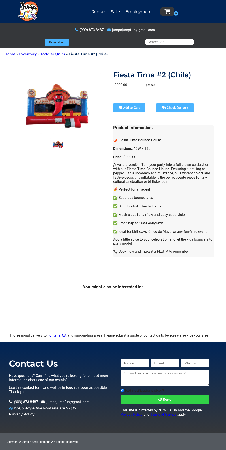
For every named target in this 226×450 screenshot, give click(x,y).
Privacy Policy (21, 414)
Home (9, 54)
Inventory (28, 54)
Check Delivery (177, 108)
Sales (116, 11)
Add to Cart (131, 108)
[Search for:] (169, 42)
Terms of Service (163, 414)
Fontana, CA (56, 335)
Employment (139, 11)
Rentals (98, 11)
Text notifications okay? (144, 390)
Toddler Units (52, 54)
